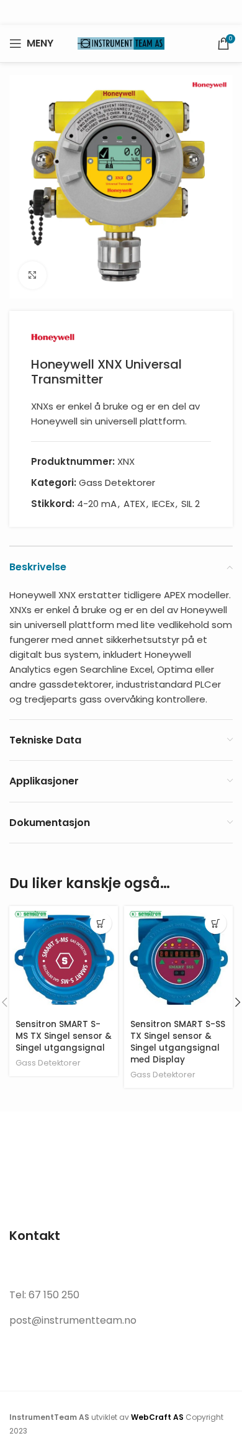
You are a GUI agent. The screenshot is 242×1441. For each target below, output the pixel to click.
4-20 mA (97, 503)
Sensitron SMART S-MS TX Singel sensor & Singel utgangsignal (64, 1036)
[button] (101, 923)
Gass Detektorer (117, 482)
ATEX (134, 503)
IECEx (163, 503)
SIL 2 (190, 503)
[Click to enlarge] (33, 275)
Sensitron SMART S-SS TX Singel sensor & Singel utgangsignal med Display (177, 1042)
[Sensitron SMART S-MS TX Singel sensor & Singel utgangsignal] (63, 960)
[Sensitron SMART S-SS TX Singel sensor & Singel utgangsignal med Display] (178, 960)
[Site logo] (121, 42)
